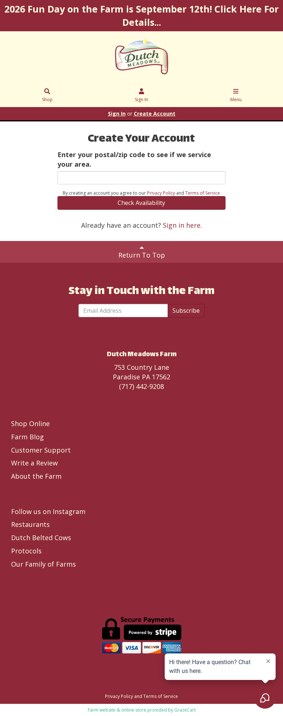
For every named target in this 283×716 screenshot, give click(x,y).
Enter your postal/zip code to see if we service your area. (134, 159)
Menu (236, 99)
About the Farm (36, 476)
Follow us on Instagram (48, 511)
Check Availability (141, 203)
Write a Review (34, 462)
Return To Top (141, 255)
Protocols (26, 550)
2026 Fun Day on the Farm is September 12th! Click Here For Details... (141, 15)
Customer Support (41, 450)
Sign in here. (182, 225)
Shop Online (30, 423)
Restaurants (30, 524)
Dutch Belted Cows (41, 537)
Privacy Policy (161, 193)
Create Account (154, 113)
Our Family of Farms (43, 564)
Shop (47, 99)
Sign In (141, 99)
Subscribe (186, 310)
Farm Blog (27, 436)
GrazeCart (185, 710)
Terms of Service (202, 193)
